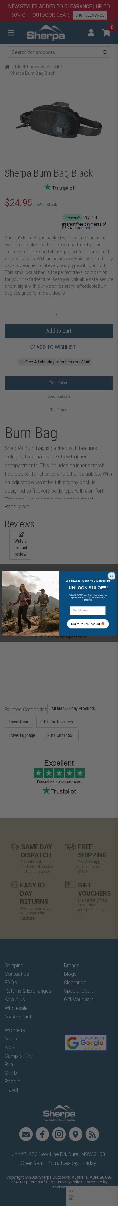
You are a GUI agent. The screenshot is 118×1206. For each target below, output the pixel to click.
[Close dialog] (111, 575)
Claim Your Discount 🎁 (87, 623)
